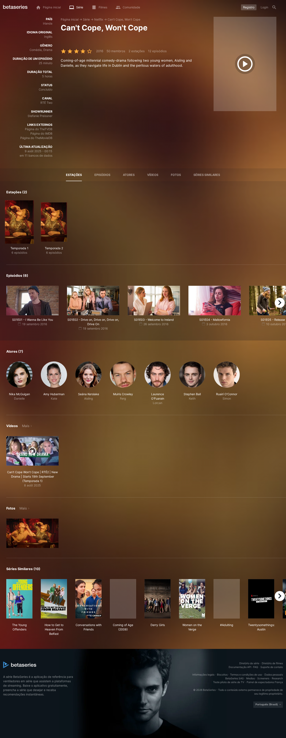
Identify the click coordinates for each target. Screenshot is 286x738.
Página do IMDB (41, 133)
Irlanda (47, 23)
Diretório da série (249, 663)
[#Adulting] (227, 598)
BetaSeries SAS (234, 678)
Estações (74, 175)
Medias (250, 678)
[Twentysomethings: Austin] (261, 598)
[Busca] (274, 7)
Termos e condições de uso (246, 674)
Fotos (176, 175)
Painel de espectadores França (265, 682)
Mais (25, 426)
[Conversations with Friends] (88, 598)
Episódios (102, 175)
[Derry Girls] (157, 598)
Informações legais (203, 674)
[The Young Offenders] (19, 598)
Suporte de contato (271, 667)
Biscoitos (222, 674)
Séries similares (206, 175)
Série (86, 19)
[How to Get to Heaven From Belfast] (54, 598)
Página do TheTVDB (38, 129)
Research (277, 678)
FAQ (255, 667)
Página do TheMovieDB (36, 138)
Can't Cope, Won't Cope (124, 19)
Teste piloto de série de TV (228, 682)
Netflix (98, 19)
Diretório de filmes (272, 663)
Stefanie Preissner (40, 116)
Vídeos (152, 175)
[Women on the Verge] (192, 598)
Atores (129, 175)
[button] (19, 383)
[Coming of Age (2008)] (123, 598)
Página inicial (70, 19)
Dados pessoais (273, 674)
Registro (248, 7)
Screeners (263, 678)
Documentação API (240, 667)
